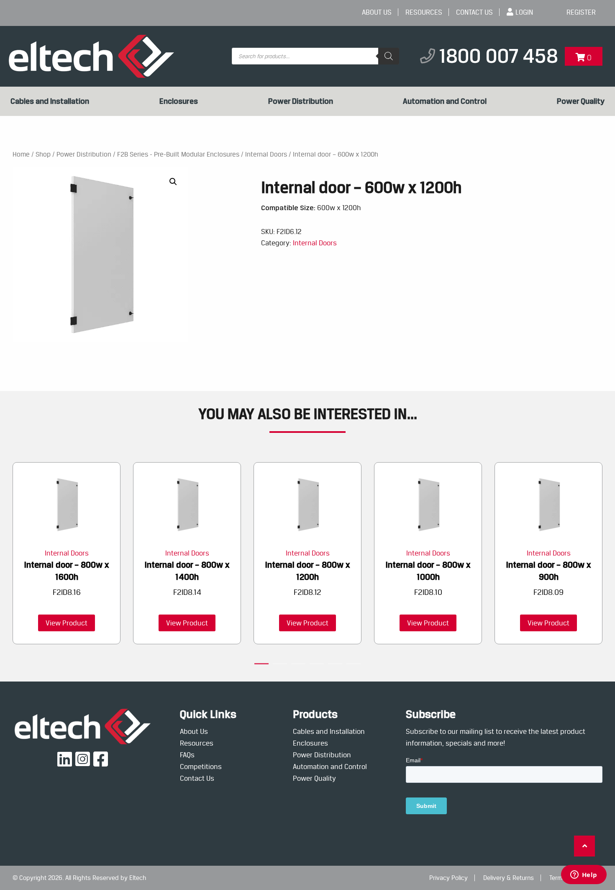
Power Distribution (300, 101)
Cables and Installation (49, 101)
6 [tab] (353, 665)
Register (581, 12)
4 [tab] (317, 665)
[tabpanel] (66, 553)
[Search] (388, 56)
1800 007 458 (498, 56)
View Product (66, 623)
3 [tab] (298, 665)
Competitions (201, 766)
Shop (43, 154)
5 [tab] (335, 665)
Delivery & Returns (508, 878)
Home (21, 154)
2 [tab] (280, 665)
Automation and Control (445, 101)
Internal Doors (266, 154)
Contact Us (474, 12)
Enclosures (178, 101)
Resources (423, 12)
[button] (173, 181)
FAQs (187, 755)
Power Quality (581, 101)
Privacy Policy (448, 878)
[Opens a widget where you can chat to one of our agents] (584, 875)
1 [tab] (261, 665)
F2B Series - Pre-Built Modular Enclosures (178, 154)
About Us (377, 12)
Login (524, 12)
